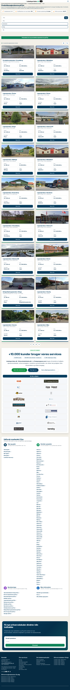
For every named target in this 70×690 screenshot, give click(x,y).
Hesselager (39, 491)
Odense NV (39, 529)
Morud (38, 516)
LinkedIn (10, 671)
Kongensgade (7, 451)
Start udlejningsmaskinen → (48, 370)
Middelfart (39, 512)
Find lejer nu (33, 370)
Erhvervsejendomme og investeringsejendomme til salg (14, 3)
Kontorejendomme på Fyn (10, 596)
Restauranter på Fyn (8, 602)
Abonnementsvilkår (23, 662)
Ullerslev (39, 569)
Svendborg (39, 559)
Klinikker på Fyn (7, 604)
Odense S (39, 533)
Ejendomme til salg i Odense (7, 679)
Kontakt (20, 660)
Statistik (38, 662)
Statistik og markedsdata (42, 592)
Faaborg (38, 478)
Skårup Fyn (39, 553)
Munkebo (39, 517)
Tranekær (39, 567)
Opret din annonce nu (19, 370)
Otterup (38, 540)
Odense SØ (39, 536)
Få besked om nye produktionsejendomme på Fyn (35, 37)
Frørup (38, 476)
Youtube (6, 671)
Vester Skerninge (41, 574)
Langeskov (39, 500)
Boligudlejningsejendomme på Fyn (12, 609)
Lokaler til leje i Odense (59, 662)
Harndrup (39, 489)
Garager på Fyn (7, 613)
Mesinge (39, 510)
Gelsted (38, 479)
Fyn (43, 3)
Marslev (38, 504)
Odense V (39, 538)
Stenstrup (39, 555)
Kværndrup (39, 498)
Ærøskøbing (39, 578)
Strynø (38, 557)
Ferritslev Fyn (40, 474)
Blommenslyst (40, 461)
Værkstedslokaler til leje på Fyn (11, 592)
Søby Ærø (39, 561)
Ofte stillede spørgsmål (42, 596)
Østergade (6, 455)
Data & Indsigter (40, 659)
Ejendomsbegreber (40, 663)
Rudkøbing (39, 546)
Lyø (37, 502)
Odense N (39, 527)
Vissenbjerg (39, 576)
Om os (38, 594)
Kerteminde (39, 497)
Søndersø (39, 563)
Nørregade (6, 453)
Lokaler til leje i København (60, 659)
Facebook (2, 671)
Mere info (18, 74)
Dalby (38, 468)
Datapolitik (21, 665)
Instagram (4, 671)
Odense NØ (39, 531)
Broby (38, 466)
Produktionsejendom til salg (34, 3)
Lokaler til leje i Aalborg (59, 663)
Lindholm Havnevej (8, 457)
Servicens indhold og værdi (25, 664)
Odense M (39, 525)
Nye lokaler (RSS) (23, 669)
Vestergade (6, 449)
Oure (38, 542)
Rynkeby (39, 548)
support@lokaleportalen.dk (7, 663)
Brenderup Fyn (40, 464)
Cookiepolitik (22, 667)
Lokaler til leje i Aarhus (59, 660)
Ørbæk (38, 580)
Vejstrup (39, 572)
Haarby (38, 495)
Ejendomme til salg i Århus (7, 677)
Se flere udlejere (35, 376)
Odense (38, 449)
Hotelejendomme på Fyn (9, 607)
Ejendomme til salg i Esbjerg (7, 681)
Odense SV (39, 534)
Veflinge (39, 570)
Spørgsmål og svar (40, 660)
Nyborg (38, 519)
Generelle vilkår (22, 663)
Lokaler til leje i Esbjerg (59, 664)
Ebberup (39, 470)
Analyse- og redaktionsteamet (43, 664)
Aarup (38, 584)
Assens (38, 455)
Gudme (38, 487)
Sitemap (21, 668)
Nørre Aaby (39, 521)
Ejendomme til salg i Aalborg (7, 680)
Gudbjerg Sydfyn (41, 485)
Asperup (39, 453)
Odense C (39, 523)
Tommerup (39, 565)
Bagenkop (39, 459)
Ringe (38, 544)
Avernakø (39, 457)
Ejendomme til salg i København (8, 676)
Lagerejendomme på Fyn (9, 600)
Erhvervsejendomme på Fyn (10, 594)
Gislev (38, 481)
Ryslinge (39, 550)
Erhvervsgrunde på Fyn (9, 611)
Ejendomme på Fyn (8, 606)
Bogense (39, 462)
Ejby (38, 472)
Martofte (39, 508)
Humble (38, 493)
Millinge (38, 514)
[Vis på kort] (63, 43)
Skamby (38, 552)
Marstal (38, 506)
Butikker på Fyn (7, 598)
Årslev (38, 582)
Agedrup (39, 451)
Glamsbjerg (39, 483)
